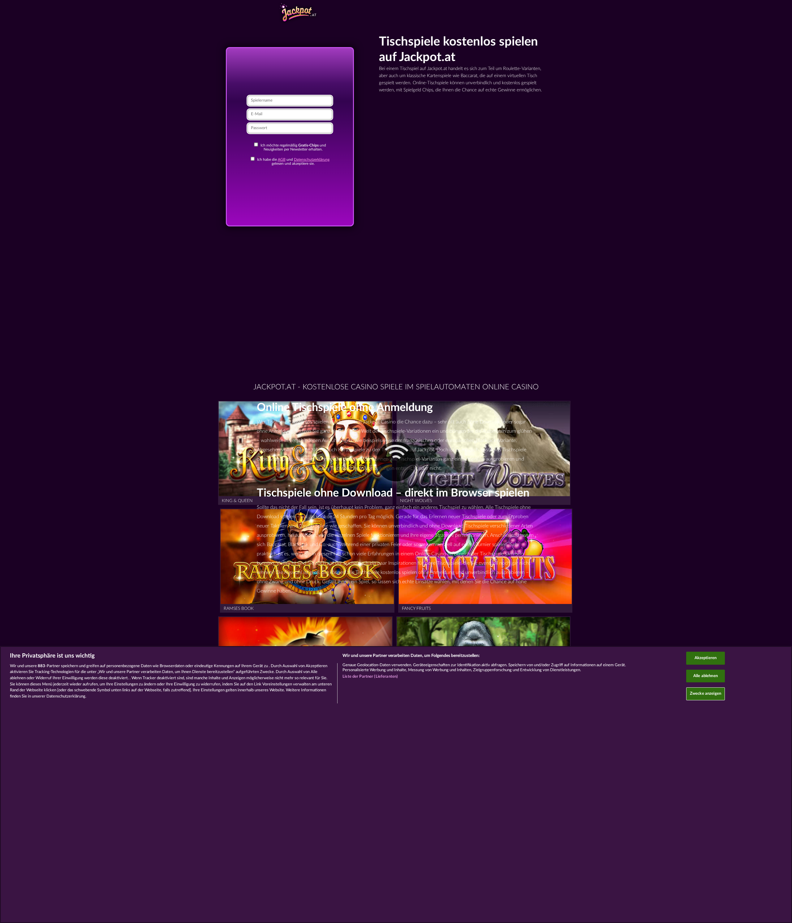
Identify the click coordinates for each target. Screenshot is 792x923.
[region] (396, 784)
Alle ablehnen (705, 676)
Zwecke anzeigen (705, 694)
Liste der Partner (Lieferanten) (370, 677)
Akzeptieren (706, 658)
